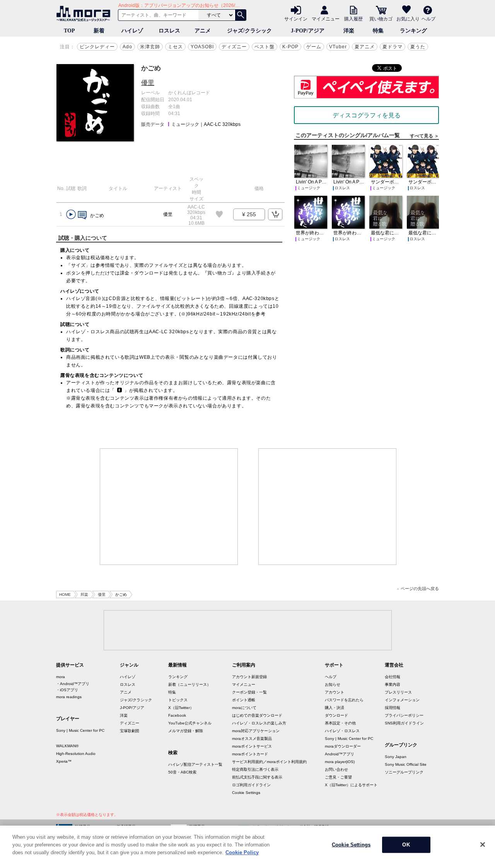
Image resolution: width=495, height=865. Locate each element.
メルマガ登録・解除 (185, 731)
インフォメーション (402, 700)
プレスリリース (398, 692)
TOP (69, 31)
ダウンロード (336, 715)
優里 (147, 82)
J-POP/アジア (307, 31)
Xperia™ (64, 761)
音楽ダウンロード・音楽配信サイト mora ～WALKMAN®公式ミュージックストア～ (85, 13)
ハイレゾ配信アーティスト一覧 (195, 764)
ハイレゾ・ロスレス (342, 731)
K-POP (290, 46)
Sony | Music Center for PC (80, 730)
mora (60, 677)
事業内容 (392, 684)
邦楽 (84, 594)
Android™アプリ (339, 754)
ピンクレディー (97, 46)
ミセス (175, 46)
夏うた (417, 46)
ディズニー (234, 46)
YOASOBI (202, 46)
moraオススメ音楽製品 (252, 738)
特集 (378, 31)
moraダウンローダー (343, 746)
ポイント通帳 (243, 700)
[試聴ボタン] (71, 214)
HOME (65, 594)
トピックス (178, 700)
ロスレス (169, 31)
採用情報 (392, 708)
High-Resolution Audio (76, 753)
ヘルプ (428, 18)
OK (406, 845)
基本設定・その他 (340, 723)
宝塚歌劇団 (129, 731)
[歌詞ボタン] (82, 215)
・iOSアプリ (67, 690)
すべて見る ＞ (424, 136)
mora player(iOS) (340, 762)
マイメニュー (326, 18)
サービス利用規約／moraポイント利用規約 (269, 762)
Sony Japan (395, 757)
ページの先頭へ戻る (420, 589)
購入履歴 (353, 18)
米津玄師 (150, 46)
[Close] (482, 844)
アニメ (203, 31)
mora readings (69, 697)
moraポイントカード (250, 754)
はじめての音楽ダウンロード (257, 715)
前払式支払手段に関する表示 (257, 777)
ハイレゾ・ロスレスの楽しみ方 (259, 723)
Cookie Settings (246, 792)
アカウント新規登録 (249, 677)
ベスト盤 (264, 46)
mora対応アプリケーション (256, 731)
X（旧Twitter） (181, 708)
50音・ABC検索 (182, 772)
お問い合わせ (336, 769)
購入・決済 (334, 708)
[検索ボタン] (240, 15)
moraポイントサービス (252, 746)
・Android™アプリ (72, 684)
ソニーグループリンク (404, 772)
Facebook (177, 715)
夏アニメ (365, 46)
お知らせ (332, 684)
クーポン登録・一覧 (249, 692)
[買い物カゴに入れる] (275, 214)
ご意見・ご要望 (338, 777)
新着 (99, 31)
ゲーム (313, 46)
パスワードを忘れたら (344, 700)
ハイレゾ (132, 31)
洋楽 (348, 31)
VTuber (338, 46)
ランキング (413, 31)
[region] (247, 845)
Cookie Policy (242, 852)
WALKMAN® (67, 746)
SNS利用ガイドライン (404, 723)
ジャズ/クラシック (249, 31)
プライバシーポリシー (404, 715)
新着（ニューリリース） (189, 684)
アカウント (334, 692)
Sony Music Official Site (406, 764)
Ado (127, 46)
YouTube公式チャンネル (190, 723)
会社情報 (392, 677)
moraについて (244, 708)
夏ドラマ (392, 46)
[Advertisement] (169, 507)
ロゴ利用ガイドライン (251, 785)
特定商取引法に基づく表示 (255, 769)
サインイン (295, 18)
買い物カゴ (381, 18)
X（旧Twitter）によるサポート (351, 785)
